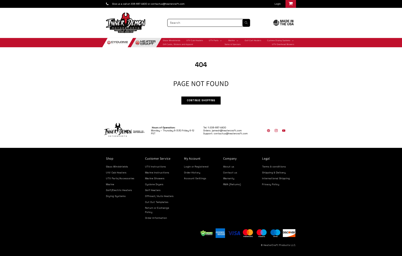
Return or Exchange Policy (157, 210)
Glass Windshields (117, 166)
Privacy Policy (270, 184)
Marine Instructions (157, 172)
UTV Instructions (155, 166)
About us (228, 166)
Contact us (230, 172)
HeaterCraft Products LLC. (279, 245)
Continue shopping (201, 100)
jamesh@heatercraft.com (227, 130)
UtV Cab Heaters (116, 172)
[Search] (246, 23)
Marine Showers (155, 178)
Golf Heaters (153, 190)
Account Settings (195, 178)
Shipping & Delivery (274, 172)
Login (278, 3)
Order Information (156, 217)
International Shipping (276, 178)
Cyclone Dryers (154, 184)
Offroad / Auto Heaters (159, 196)
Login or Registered (196, 166)
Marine (110, 184)
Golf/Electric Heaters (119, 190)
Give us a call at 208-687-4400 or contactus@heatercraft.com (148, 3)
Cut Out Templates (156, 202)
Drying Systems (116, 196)
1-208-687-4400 (217, 127)
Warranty (228, 178)
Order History (192, 172)
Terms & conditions (274, 166)
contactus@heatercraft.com (231, 133)
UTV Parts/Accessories (120, 178)
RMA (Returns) (232, 184)
